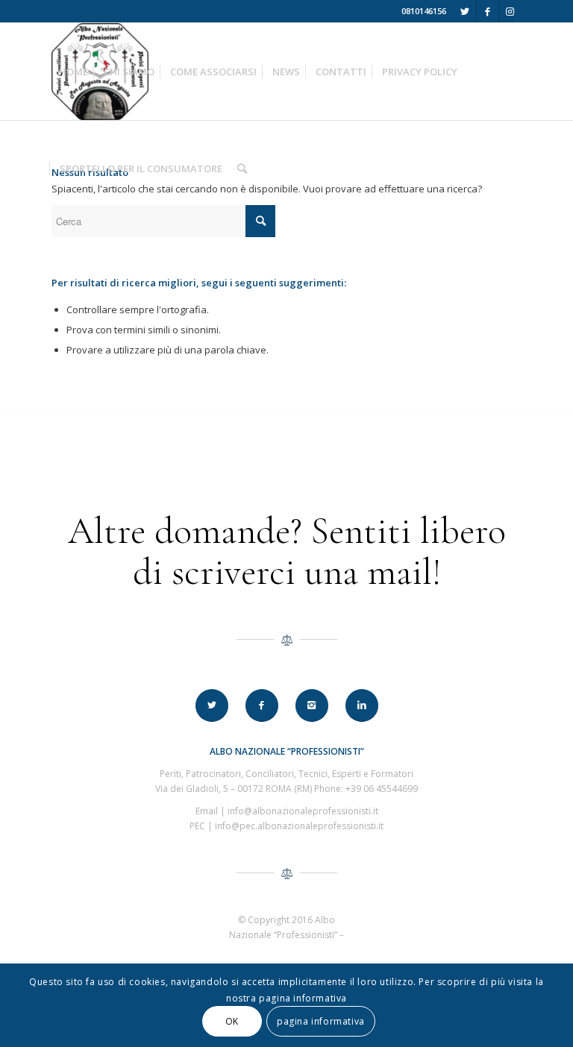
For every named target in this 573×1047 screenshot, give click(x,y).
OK (232, 1021)
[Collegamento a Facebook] (487, 11)
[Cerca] (242, 168)
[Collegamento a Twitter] (465, 11)
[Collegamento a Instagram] (510, 11)
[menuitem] (73, 71)
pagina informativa (321, 1021)
